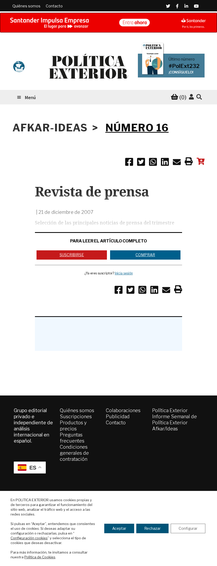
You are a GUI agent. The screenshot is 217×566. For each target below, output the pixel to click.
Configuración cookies (29, 538)
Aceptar (119, 528)
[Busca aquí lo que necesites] (199, 97)
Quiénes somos (26, 6)
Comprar (145, 254)
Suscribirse (72, 254)
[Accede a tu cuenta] (191, 97)
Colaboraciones (123, 410)
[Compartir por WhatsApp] (153, 162)
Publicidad (118, 416)
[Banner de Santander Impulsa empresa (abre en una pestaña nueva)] (108, 23)
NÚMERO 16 (137, 128)
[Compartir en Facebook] (129, 162)
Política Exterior (170, 410)
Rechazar (152, 528)
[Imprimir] (189, 162)
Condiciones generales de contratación (74, 453)
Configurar (188, 528)
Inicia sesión (124, 273)
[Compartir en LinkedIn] (165, 162)
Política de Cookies (39, 557)
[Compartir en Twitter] (141, 162)
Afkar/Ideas (165, 428)
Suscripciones (76, 416)
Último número (182, 59)
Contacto (54, 6)
